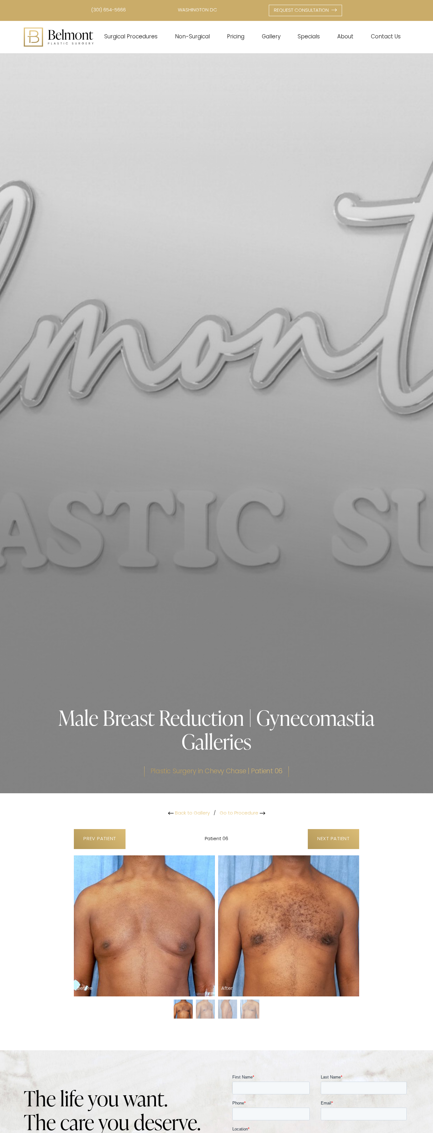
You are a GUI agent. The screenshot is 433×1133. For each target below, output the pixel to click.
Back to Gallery (192, 813)
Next (333, 839)
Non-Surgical (192, 37)
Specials (309, 37)
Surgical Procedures (131, 37)
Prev (99, 839)
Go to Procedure (240, 813)
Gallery (271, 37)
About (345, 37)
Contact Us (386, 37)
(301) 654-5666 (108, 10)
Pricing (235, 37)
